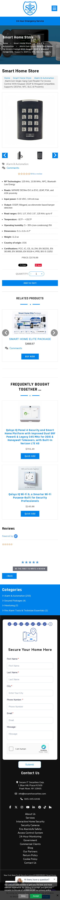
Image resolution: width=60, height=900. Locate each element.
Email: (10, 713)
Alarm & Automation (44, 78)
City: (9, 686)
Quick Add (30, 456)
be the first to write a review (30, 569)
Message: (11, 727)
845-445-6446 (32, 799)
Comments (13, 168)
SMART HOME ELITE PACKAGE (30, 339)
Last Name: (13, 672)
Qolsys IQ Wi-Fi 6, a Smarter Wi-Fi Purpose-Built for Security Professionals (30, 497)
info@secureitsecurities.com (32, 793)
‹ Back (9, 576)
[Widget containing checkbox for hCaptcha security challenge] (28, 748)
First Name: (13, 659)
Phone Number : (15, 699)
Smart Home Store (22, 43)
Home (5, 43)
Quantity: (22, 273)
